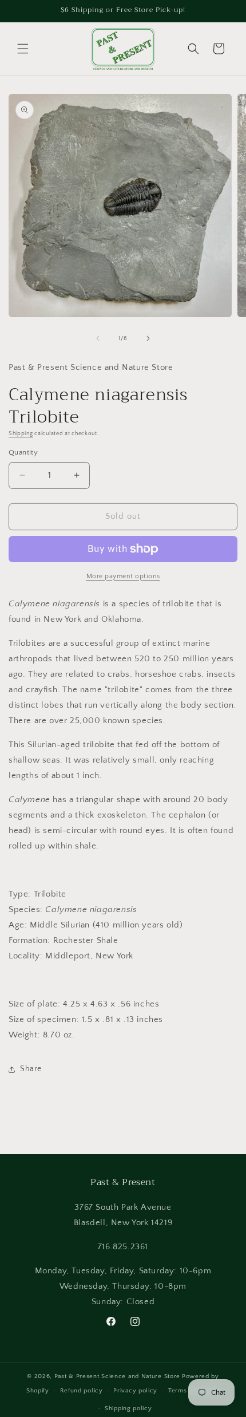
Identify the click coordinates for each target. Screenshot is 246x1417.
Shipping (21, 434)
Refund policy (81, 1390)
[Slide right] (148, 338)
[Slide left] (97, 338)
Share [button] (31, 1068)
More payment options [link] (123, 576)
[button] (22, 48)
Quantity (23, 452)
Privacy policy (135, 1390)
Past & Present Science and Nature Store (117, 1376)
